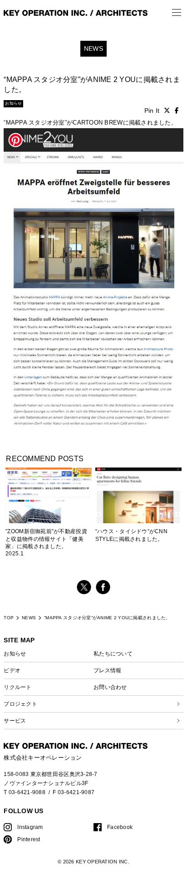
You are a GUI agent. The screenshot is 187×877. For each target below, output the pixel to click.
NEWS (29, 617)
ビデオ (12, 670)
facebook (103, 587)
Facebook (120, 827)
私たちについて (113, 653)
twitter (84, 587)
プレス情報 (107, 670)
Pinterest (28, 839)
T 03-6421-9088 (24, 792)
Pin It (152, 110)
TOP (9, 617)
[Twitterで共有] (167, 110)
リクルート (17, 687)
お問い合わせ (110, 687)
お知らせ (15, 653)
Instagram (30, 827)
